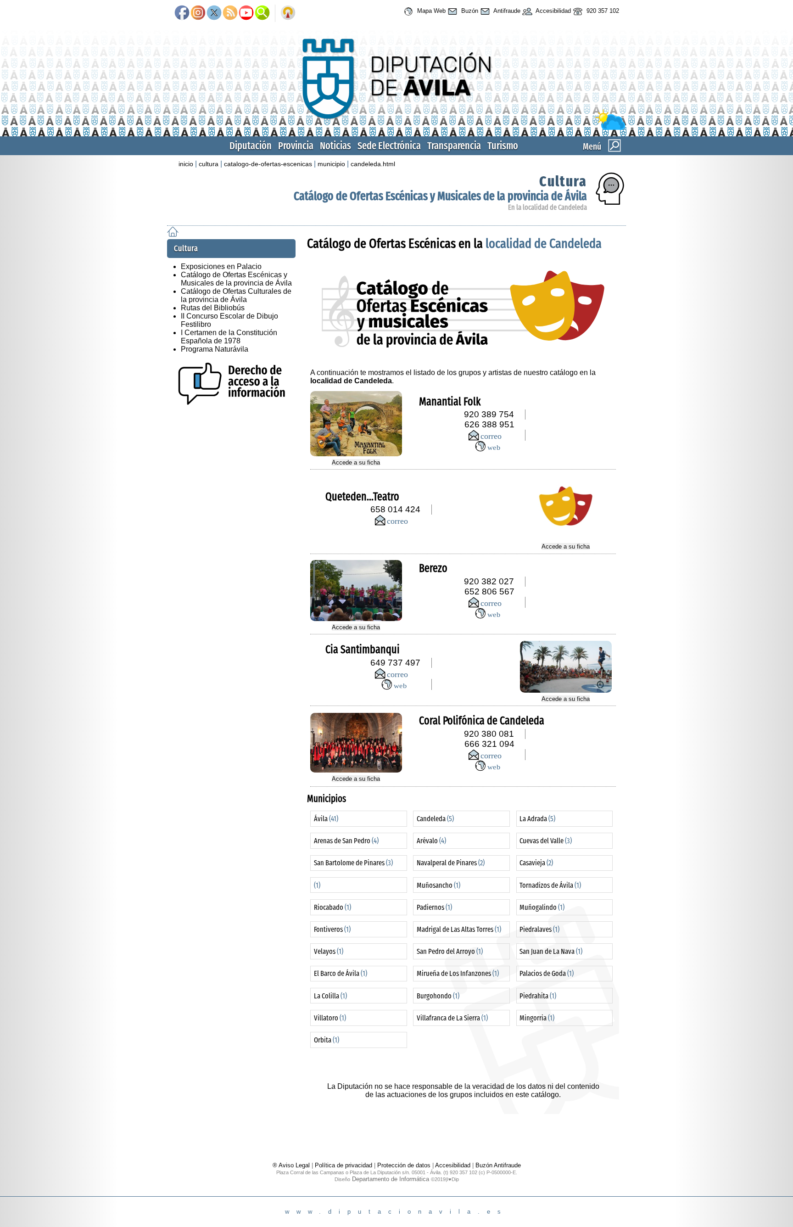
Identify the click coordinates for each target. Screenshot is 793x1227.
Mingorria (536, 1018)
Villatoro (330, 1018)
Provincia (295, 146)
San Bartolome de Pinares (353, 862)
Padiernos (434, 907)
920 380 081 (489, 734)
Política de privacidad (343, 1165)
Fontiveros (332, 929)
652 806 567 (489, 591)
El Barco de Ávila (340, 973)
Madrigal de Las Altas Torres (459, 929)
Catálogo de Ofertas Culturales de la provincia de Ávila (236, 295)
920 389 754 (489, 414)
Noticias (335, 146)
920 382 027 (489, 581)
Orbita (326, 1040)
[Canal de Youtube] (246, 13)
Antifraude (506, 10)
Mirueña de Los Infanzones (458, 973)
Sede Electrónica (389, 146)
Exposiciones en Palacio (221, 266)
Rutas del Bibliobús (213, 308)
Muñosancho (438, 885)
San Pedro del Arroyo (450, 951)
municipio (331, 164)
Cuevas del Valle (545, 840)
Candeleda (435, 818)
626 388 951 (489, 424)
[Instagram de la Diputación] (198, 13)
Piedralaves (539, 929)
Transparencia (454, 146)
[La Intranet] (288, 13)
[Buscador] (262, 13)
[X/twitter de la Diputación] (214, 13)
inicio (186, 164)
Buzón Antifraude (498, 1165)
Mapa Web (430, 10)
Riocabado (332, 907)
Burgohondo (438, 996)
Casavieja (536, 862)
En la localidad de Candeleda (547, 207)
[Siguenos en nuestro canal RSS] (230, 13)
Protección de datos (403, 1165)
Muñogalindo (541, 907)
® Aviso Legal (292, 1165)
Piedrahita (537, 996)
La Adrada (537, 818)
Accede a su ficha (356, 462)
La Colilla (330, 996)
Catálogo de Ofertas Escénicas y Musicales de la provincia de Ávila (440, 196)
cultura (208, 164)
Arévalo (431, 840)
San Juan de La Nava (550, 951)
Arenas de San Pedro (346, 840)
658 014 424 (395, 509)
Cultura (563, 181)
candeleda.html (373, 164)
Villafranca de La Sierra (452, 1018)
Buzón (468, 10)
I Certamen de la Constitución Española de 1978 (229, 337)
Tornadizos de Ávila (550, 885)
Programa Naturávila (214, 349)
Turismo (502, 146)
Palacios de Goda (546, 973)
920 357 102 (602, 10)
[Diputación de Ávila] (396, 128)
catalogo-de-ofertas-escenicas (268, 164)
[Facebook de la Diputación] (182, 13)
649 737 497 (395, 662)
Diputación (250, 146)
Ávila (326, 818)
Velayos (328, 951)
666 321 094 (489, 744)
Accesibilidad (552, 10)
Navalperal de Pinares (451, 862)
